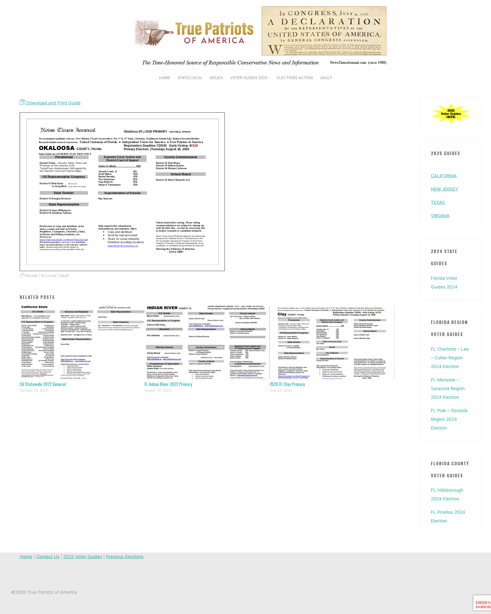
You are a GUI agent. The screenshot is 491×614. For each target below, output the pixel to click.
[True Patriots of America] (268, 34)
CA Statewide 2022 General (43, 384)
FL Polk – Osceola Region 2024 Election (449, 419)
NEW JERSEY (444, 189)
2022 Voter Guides (82, 556)
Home (26, 556)
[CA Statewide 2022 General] (82, 342)
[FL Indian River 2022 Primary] (207, 342)
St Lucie (48, 275)
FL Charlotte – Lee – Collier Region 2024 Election (450, 358)
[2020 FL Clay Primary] (332, 342)
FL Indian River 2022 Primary (168, 384)
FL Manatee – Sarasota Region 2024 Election (448, 388)
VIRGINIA (440, 215)
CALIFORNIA (444, 175)
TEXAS (438, 202)
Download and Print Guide (53, 102)
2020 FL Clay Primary (287, 384)
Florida (31, 275)
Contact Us (47, 556)
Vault (64, 275)
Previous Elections (124, 556)
